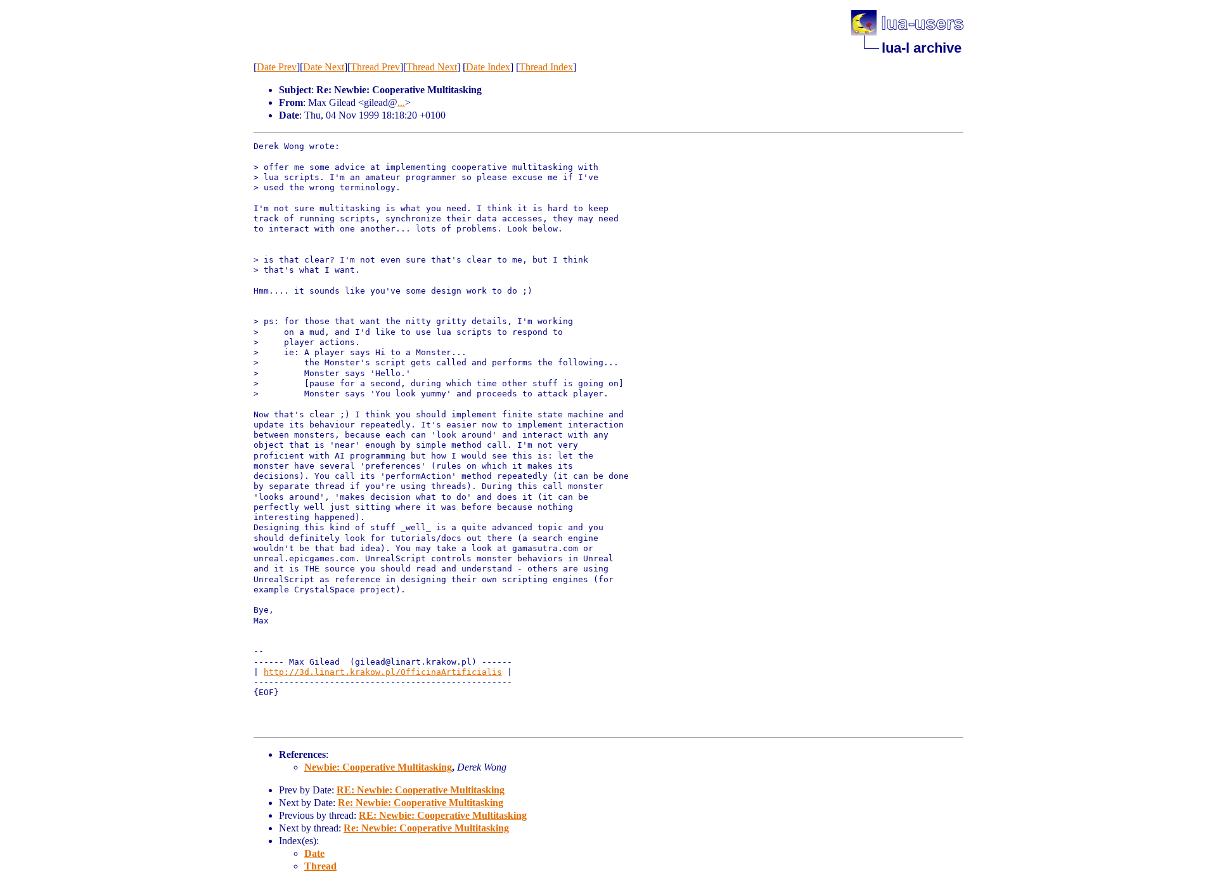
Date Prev (277, 67)
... (401, 102)
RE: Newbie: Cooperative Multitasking (421, 790)
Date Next (323, 67)
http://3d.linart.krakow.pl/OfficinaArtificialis (383, 672)
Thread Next (431, 67)
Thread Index (546, 67)
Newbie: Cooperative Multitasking (378, 767)
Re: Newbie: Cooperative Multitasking (420, 802)
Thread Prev (375, 67)
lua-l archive (922, 48)
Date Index (488, 67)
